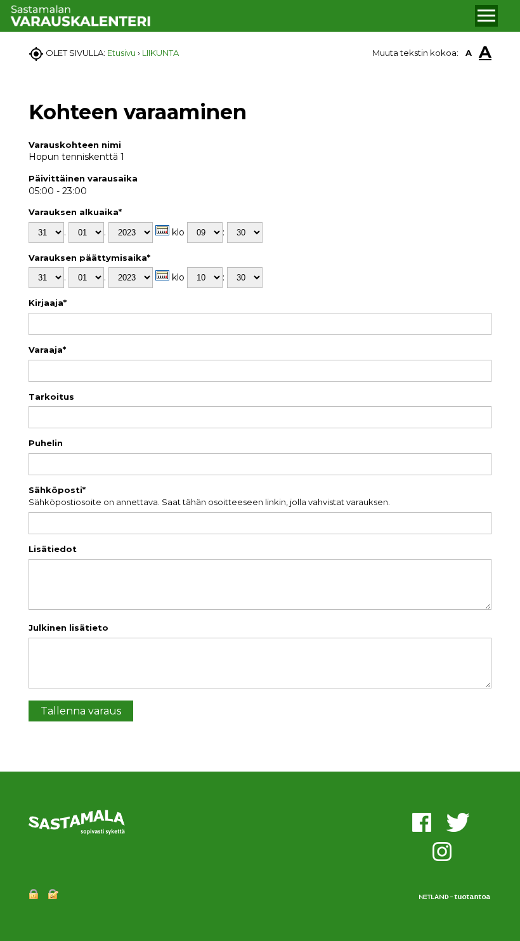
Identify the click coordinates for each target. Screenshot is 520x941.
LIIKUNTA (160, 53)
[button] (486, 16)
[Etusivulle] (241, 16)
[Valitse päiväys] (162, 230)
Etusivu (121, 53)
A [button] (468, 53)
